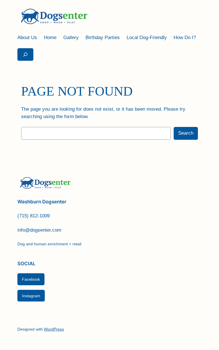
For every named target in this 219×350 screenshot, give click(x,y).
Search (185, 133)
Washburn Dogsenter (41, 202)
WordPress (54, 329)
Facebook (31, 279)
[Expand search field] (25, 54)
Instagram (31, 296)
